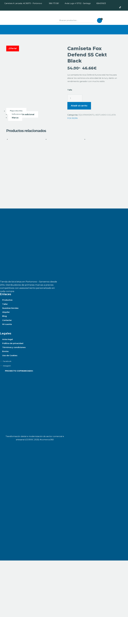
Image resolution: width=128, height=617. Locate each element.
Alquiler (6, 312)
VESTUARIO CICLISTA (105, 115)
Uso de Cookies (9, 355)
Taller (5, 304)
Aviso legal (7, 339)
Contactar (7, 320)
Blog (4, 316)
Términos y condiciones (14, 347)
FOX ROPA (72, 118)
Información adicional (23, 114)
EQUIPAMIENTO (86, 115)
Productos (7, 300)
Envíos (5, 351)
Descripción (16, 111)
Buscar (89, 20)
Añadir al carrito (79, 105)
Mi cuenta (7, 324)
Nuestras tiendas (10, 308)
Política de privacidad (12, 343)
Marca (15, 117)
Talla (69, 90)
